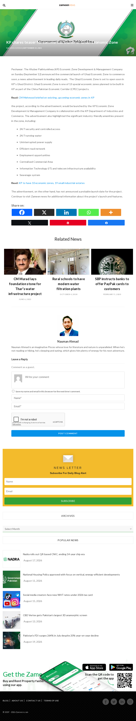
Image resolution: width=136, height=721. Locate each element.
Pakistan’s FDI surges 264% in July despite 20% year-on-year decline (61, 635)
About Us (17, 700)
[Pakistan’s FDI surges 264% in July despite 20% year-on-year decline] (11, 640)
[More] (111, 212)
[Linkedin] (67, 212)
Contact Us (33, 700)
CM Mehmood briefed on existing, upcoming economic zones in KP (56, 97)
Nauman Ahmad (14, 48)
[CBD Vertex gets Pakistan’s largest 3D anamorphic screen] (11, 620)
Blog (5, 700)
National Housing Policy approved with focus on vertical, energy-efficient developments (71, 574)
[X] (45, 212)
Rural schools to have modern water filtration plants (68, 284)
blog (67, 5)
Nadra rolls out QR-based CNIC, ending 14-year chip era (54, 554)
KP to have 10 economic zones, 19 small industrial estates (52, 182)
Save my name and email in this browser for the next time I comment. (48, 391)
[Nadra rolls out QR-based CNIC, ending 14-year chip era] (11, 559)
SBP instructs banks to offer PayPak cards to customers (112, 284)
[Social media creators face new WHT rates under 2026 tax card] (11, 600)
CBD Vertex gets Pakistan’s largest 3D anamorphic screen (55, 615)
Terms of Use (51, 700)
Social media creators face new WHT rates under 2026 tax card (58, 594)
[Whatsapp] (89, 212)
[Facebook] (22, 212)
